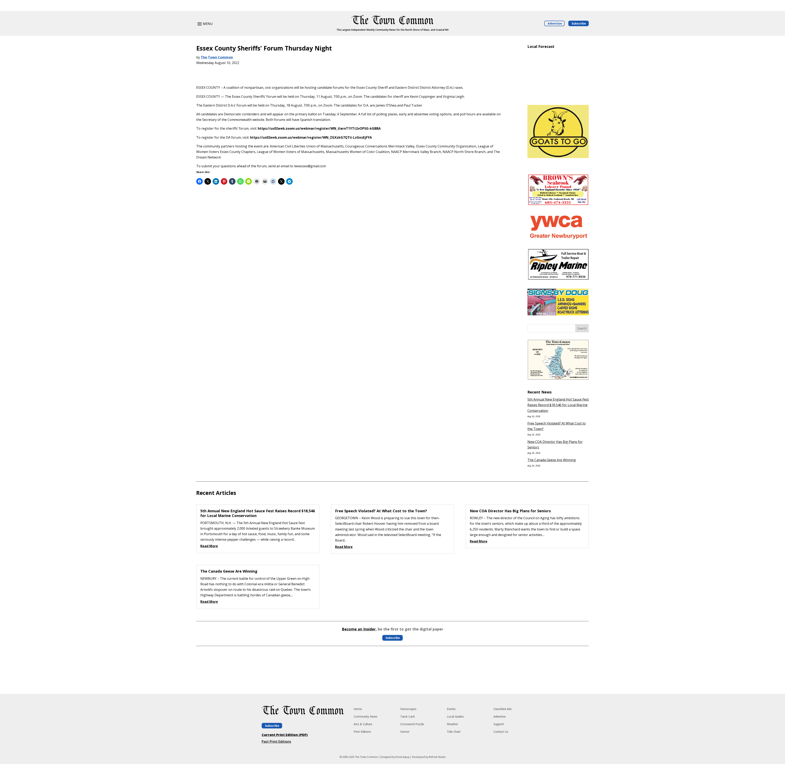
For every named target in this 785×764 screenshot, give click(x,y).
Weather (452, 724)
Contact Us (500, 732)
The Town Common (217, 57)
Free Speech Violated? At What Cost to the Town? (381, 510)
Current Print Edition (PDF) (285, 735)
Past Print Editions (276, 741)
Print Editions (362, 732)
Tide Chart (454, 732)
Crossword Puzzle (412, 724)
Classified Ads (502, 709)
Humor (404, 732)
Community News (365, 716)
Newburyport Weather (558, 96)
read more (209, 546)
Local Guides (455, 716)
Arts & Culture (363, 724)
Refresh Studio (437, 757)
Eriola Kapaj (402, 757)
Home (358, 709)
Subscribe (579, 23)
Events (451, 709)
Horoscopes (408, 709)
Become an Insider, (359, 629)
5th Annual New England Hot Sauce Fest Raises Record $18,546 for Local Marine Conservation (558, 405)
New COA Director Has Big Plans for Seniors (510, 510)
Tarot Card (407, 716)
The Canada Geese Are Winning (551, 460)
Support (498, 724)
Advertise (555, 23)
